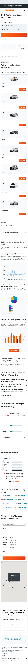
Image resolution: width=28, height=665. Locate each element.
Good (5, 464)
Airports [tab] (12, 619)
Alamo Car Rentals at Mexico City (7, 508)
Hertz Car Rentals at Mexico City (21, 504)
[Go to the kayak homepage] (9, 10)
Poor (5, 470)
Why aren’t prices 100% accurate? (10, 661)
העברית (17, 7)
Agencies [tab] (5, 619)
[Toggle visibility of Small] (11, 306)
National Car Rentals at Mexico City (20, 500)
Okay (5, 465)
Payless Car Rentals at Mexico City (6, 496)
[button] (26, 6)
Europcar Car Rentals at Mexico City (20, 496)
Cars (11, 638)
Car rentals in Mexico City (7, 640)
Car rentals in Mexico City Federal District (13, 639)
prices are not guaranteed (7, 651)
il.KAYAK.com (6, 638)
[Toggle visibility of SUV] (11, 310)
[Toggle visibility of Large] (11, 312)
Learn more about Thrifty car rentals (12, 627)
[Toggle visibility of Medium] (11, 314)
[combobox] (5, 20)
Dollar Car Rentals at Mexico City (21, 508)
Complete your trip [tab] (21, 619)
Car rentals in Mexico (18, 638)
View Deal (22, 89)
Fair (5, 467)
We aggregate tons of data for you (10, 658)
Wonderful (7, 461)
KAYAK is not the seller (7, 655)
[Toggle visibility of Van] (11, 308)
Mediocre (6, 469)
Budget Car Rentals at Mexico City (6, 504)
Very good (6, 462)
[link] (14, 350)
